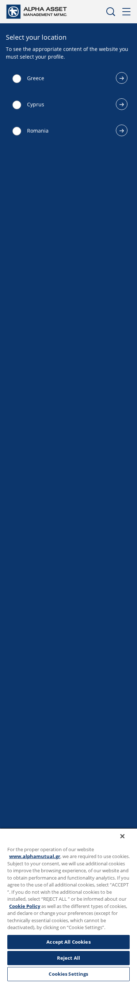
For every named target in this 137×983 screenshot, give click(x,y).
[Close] (122, 836)
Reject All (68, 958)
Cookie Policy (24, 906)
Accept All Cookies (68, 942)
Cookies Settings (68, 974)
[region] (68, 905)
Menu (126, 11)
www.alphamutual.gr (34, 856)
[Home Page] (43, 11)
